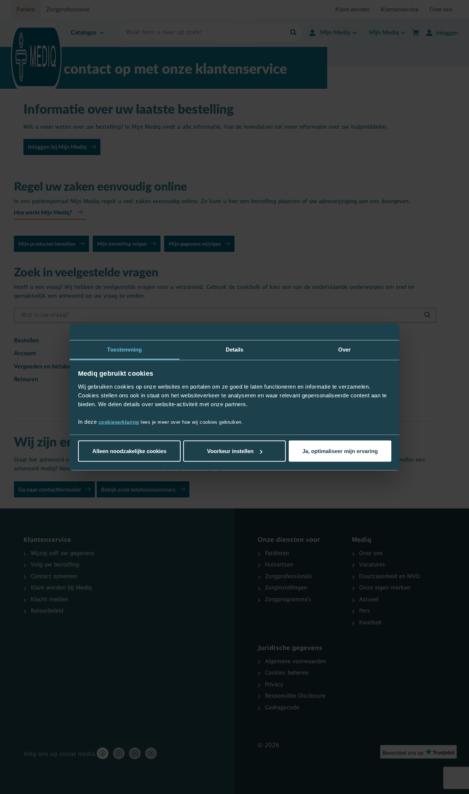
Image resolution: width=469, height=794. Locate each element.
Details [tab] (235, 349)
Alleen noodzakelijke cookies (129, 451)
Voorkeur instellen (230, 451)
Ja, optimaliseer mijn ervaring (340, 451)
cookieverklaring (119, 421)
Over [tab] (344, 349)
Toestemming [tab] (124, 349)
